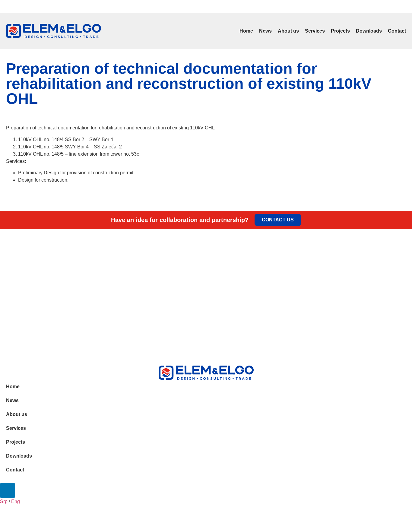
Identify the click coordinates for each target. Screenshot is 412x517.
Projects (340, 30)
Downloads (369, 30)
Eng (14, 7)
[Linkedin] (405, 6)
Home (246, 30)
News (265, 30)
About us (288, 30)
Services (315, 30)
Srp (6, 7)
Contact (397, 30)
